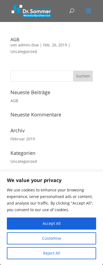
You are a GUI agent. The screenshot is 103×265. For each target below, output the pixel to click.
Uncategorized (23, 51)
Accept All (52, 223)
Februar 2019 (22, 138)
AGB (14, 40)
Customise (51, 238)
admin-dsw (28, 45)
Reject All (51, 253)
